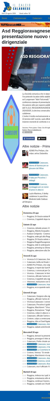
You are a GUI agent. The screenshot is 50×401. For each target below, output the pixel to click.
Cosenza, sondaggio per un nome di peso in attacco (39, 187)
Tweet (42, 138)
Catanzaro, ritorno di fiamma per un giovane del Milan (38, 165)
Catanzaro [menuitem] (37, 18)
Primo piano (33, 128)
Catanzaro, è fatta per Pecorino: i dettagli (38, 177)
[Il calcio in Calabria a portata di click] (17, 7)
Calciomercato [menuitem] (19, 18)
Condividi (30, 138)
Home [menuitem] (4, 18)
